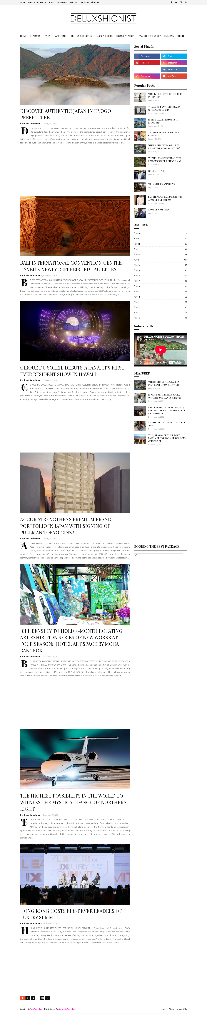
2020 (161, 265)
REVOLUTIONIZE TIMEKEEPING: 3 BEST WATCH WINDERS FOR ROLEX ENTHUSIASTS (166, 410)
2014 (161, 296)
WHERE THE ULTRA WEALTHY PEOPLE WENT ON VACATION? (164, 147)
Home (22, 2)
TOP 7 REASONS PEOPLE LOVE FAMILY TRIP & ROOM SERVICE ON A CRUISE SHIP (167, 438)
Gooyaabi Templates (67, 1009)
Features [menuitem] (35, 35)
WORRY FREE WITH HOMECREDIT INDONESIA (166, 95)
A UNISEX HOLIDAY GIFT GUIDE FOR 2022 (167, 424)
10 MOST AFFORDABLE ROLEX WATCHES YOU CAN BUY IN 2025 (164, 396)
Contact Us (62, 2)
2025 (161, 238)
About (51, 2)
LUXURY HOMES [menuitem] (105, 35)
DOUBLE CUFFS (156, 171)
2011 (161, 312)
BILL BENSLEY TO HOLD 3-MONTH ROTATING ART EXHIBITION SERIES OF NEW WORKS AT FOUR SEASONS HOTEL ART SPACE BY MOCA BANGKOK (71, 641)
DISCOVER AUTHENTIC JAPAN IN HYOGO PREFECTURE (65, 114)
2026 (161, 233)
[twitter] (176, 2)
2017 (161, 281)
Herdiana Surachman (30, 123)
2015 (161, 291)
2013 (161, 302)
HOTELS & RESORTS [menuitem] (81, 35)
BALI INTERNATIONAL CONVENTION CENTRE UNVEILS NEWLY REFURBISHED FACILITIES (71, 265)
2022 (161, 254)
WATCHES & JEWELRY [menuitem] (150, 35)
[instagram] (181, 2)
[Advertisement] (75, 170)
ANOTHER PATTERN (158, 209)
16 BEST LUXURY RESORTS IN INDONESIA (163, 121)
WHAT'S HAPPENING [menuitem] (55, 35)
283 (42, 998)
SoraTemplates (36, 1009)
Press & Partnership (37, 2)
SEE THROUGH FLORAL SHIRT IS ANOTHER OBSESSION (165, 198)
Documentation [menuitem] (125, 35)
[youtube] (174, 76)
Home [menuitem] (23, 35)
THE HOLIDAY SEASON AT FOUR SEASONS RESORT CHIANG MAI (164, 160)
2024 (161, 244)
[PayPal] (147, 69)
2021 (161, 259)
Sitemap (73, 2)
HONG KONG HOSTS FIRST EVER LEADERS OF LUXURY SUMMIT (71, 914)
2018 (161, 275)
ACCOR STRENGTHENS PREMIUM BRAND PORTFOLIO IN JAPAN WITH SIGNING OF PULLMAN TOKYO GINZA (65, 526)
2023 (161, 249)
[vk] (174, 69)
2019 (161, 270)
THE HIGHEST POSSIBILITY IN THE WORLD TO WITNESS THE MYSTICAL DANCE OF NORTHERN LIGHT (73, 802)
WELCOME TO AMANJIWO (161, 183)
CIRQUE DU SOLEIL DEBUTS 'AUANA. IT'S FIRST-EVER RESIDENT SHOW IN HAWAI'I (73, 370)
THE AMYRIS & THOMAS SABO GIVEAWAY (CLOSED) (164, 108)
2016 (161, 286)
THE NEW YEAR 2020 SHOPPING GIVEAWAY (164, 134)
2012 (161, 307)
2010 (161, 318)
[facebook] (171, 2)
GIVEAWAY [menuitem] (169, 35)
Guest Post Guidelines (89, 2)
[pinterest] (185, 2)
